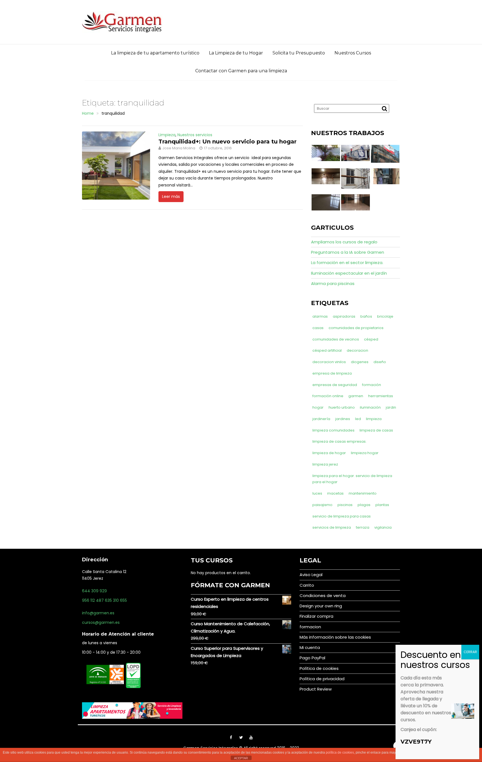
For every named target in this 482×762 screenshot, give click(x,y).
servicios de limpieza (331, 527)
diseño (379, 362)
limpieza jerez (325, 464)
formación (371, 384)
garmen (355, 396)
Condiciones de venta (323, 595)
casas (318, 327)
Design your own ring (321, 606)
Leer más (171, 196)
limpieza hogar (365, 453)
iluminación (370, 407)
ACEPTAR (241, 758)
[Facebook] (230, 737)
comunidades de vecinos (335, 339)
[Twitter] (241, 737)
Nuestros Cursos (352, 53)
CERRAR (470, 652)
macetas (335, 493)
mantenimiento (363, 493)
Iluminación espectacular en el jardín (349, 273)
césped (371, 339)
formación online (327, 396)
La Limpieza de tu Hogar (236, 53)
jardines (342, 418)
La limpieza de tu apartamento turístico (155, 53)
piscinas (345, 504)
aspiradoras (344, 316)
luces (317, 493)
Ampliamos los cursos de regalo (344, 242)
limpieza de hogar (329, 453)
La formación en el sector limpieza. (347, 262)
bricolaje (385, 316)
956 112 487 (93, 600)
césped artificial (327, 350)
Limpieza (166, 135)
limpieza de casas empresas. (339, 441)
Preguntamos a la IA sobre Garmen (347, 252)
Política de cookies (319, 668)
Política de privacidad (322, 679)
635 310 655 (116, 600)
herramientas (380, 396)
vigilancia (383, 527)
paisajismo (322, 504)
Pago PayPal (312, 658)
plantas (382, 504)
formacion (310, 627)
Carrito (307, 585)
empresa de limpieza (332, 373)
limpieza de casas (376, 430)
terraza (362, 527)
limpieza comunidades (333, 430)
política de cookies (340, 752)
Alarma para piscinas (333, 283)
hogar (318, 407)
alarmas (320, 316)
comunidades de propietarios (356, 327)
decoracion (357, 350)
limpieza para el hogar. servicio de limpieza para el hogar (352, 479)
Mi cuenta (310, 647)
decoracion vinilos (329, 362)
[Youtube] (251, 737)
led (358, 418)
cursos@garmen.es (101, 622)
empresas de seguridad (334, 384)
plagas (364, 504)
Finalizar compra (316, 616)
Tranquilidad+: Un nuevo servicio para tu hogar (227, 141)
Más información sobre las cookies (335, 637)
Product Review (316, 689)
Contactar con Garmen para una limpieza (241, 70)
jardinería (321, 418)
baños (366, 316)
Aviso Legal (311, 575)
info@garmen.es (98, 613)
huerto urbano (342, 407)
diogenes (359, 362)
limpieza (374, 418)
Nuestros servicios (194, 135)
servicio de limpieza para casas (341, 516)
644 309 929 (94, 591)
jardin (391, 407)
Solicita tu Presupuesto (299, 53)
